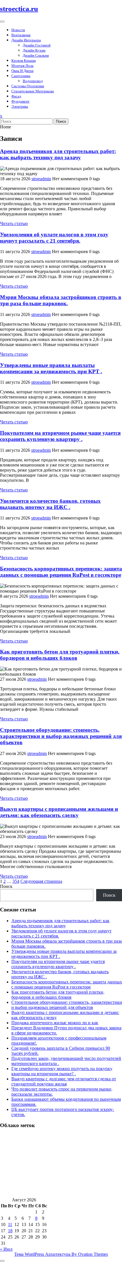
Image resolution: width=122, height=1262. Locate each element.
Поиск (61, 121)
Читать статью (14, 223)
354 (15, 881)
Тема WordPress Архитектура (61, 1254)
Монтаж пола (22, 65)
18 (10, 1230)
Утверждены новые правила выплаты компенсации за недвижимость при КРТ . (51, 368)
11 (10, 1224)
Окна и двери (22, 71)
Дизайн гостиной (37, 45)
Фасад (16, 96)
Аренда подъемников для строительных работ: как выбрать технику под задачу (58, 154)
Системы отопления (27, 86)
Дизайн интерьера (26, 40)
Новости (18, 30)
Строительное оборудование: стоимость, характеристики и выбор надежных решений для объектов (61, 736)
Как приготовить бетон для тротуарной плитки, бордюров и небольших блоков (59, 655)
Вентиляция (20, 35)
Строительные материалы (32, 91)
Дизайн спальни (36, 55)
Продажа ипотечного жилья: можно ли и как (54, 1022)
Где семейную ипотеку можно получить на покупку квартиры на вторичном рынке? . (61, 1071)
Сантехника (20, 76)
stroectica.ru (19, 8)
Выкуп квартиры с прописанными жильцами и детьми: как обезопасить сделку (59, 812)
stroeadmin (41, 178)
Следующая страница (41, 881)
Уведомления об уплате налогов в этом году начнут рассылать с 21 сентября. (54, 238)
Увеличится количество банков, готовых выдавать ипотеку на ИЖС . (50, 504)
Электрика (19, 106)
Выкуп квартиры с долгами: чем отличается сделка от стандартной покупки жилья (63, 1081)
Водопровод (33, 81)
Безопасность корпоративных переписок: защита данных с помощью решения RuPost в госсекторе (61, 572)
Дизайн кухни (34, 50)
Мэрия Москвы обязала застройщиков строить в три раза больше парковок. (60, 300)
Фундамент (20, 101)
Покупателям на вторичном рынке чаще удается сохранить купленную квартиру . (60, 436)
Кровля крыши (23, 60)
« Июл (6, 1249)
